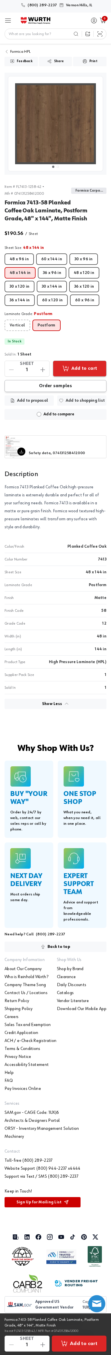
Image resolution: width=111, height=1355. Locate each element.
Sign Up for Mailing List (39, 1202)
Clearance (66, 977)
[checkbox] (39, 414)
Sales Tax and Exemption (28, 1025)
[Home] (35, 20)
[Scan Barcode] (100, 34)
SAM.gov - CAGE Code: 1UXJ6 (32, 1112)
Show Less (52, 704)
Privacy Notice (18, 1057)
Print (93, 61)
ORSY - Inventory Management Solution (42, 1128)
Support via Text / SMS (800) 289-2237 (42, 1176)
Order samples (55, 386)
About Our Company (23, 969)
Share (59, 61)
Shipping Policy (19, 1009)
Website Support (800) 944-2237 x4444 (43, 1168)
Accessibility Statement (27, 1065)
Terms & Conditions (22, 1049)
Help (9, 1072)
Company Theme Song (25, 985)
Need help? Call (35, 934)
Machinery (14, 1136)
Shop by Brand (70, 969)
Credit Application (21, 1033)
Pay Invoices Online (23, 1088)
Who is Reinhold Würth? (26, 977)
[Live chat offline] (96, 1303)
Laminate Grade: (29, 314)
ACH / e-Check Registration (30, 1041)
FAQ (9, 1080)
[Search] (76, 34)
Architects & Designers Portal (32, 1120)
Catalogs (65, 993)
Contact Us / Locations (26, 993)
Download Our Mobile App (81, 1009)
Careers (11, 1017)
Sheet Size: (24, 248)
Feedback (24, 61)
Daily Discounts (72, 985)
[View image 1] (55, 123)
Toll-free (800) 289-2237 (29, 1160)
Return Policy (17, 1001)
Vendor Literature (73, 1001)
